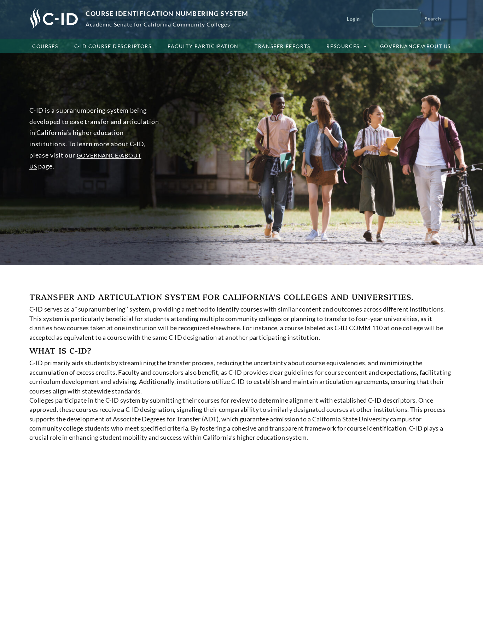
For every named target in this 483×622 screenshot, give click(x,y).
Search (433, 19)
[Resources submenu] (365, 46)
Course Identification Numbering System (167, 13)
